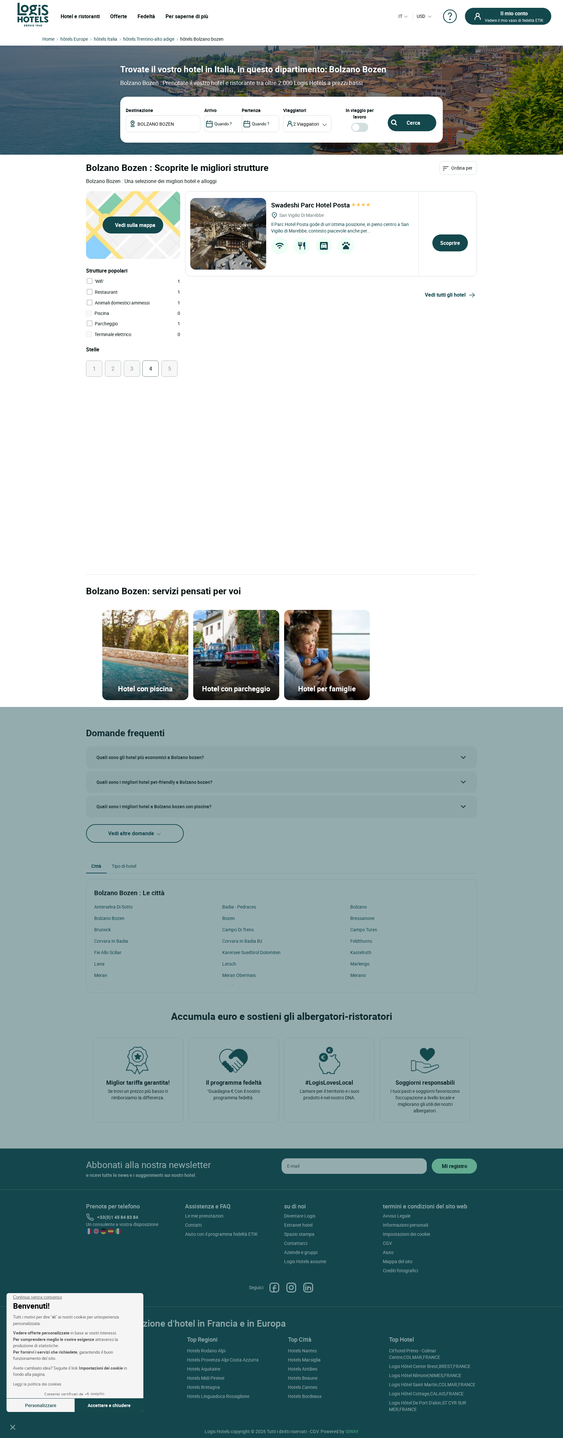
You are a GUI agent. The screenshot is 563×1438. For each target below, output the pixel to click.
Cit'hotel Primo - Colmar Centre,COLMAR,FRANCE (414, 1353)
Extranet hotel (298, 1225)
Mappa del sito (397, 1261)
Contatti (193, 1225)
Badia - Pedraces (239, 907)
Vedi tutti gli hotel (445, 294)
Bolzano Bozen (109, 918)
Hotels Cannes (302, 1387)
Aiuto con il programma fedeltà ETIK (221, 1234)
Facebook (274, 1287)
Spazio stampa (299, 1234)
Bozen (228, 918)
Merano (358, 975)
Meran (100, 975)
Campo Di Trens (238, 929)
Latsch (229, 964)
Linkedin (308, 1287)
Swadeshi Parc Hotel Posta (311, 205)
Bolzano (358, 907)
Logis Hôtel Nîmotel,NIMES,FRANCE (425, 1375)
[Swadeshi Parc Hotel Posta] (228, 234)
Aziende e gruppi (300, 1252)
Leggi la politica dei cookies (37, 1384)
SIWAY (351, 1431)
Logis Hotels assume (305, 1261)
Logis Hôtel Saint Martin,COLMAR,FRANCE (432, 1384)
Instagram (291, 1287)
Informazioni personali (405, 1225)
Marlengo (359, 964)
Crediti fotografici (400, 1270)
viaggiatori (294, 110)
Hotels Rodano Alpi (206, 1350)
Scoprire (450, 243)
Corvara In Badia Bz (242, 941)
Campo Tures (363, 929)
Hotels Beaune (302, 1378)
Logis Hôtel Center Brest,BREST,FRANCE (429, 1366)
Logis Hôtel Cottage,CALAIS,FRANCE (426, 1393)
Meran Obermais (239, 975)
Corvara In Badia (111, 941)
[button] (13, 1427)
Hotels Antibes (302, 1369)
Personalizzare (40, 1405)
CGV (387, 1243)
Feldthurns (361, 941)
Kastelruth (360, 952)
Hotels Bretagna (203, 1387)
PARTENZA (251, 110)
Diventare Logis (299, 1216)
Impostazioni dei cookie (406, 1234)
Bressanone (362, 918)
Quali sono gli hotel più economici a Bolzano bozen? (150, 757)
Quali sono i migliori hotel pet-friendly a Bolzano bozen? (154, 782)
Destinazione (139, 110)
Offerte (118, 16)
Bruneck (102, 929)
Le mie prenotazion (204, 1216)
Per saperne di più (187, 16)
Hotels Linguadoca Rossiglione (218, 1396)
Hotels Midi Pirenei (205, 1378)
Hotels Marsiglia (304, 1360)
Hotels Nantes (302, 1350)
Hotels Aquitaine (203, 1369)
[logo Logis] (33, 14)
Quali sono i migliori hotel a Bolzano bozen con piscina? (153, 806)
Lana (99, 964)
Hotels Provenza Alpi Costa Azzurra (223, 1360)
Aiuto (388, 1252)
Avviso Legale (397, 1216)
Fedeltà (146, 16)
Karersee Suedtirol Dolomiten (251, 952)
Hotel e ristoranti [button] (80, 16)
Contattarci (295, 1243)
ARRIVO (210, 110)
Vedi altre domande (131, 833)
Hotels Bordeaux (305, 1396)
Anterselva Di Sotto (113, 907)
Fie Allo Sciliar (108, 952)
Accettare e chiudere (109, 1405)
